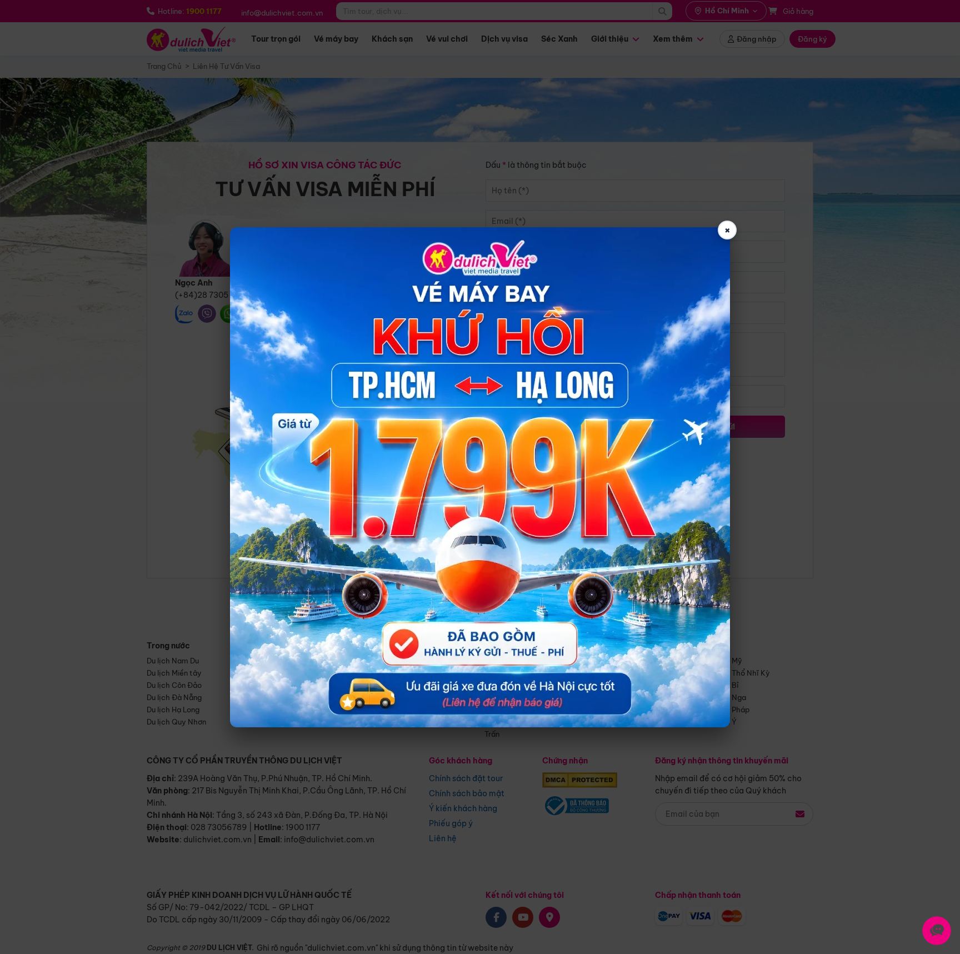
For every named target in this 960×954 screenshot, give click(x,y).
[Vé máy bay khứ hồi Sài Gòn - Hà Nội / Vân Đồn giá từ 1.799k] (480, 477)
